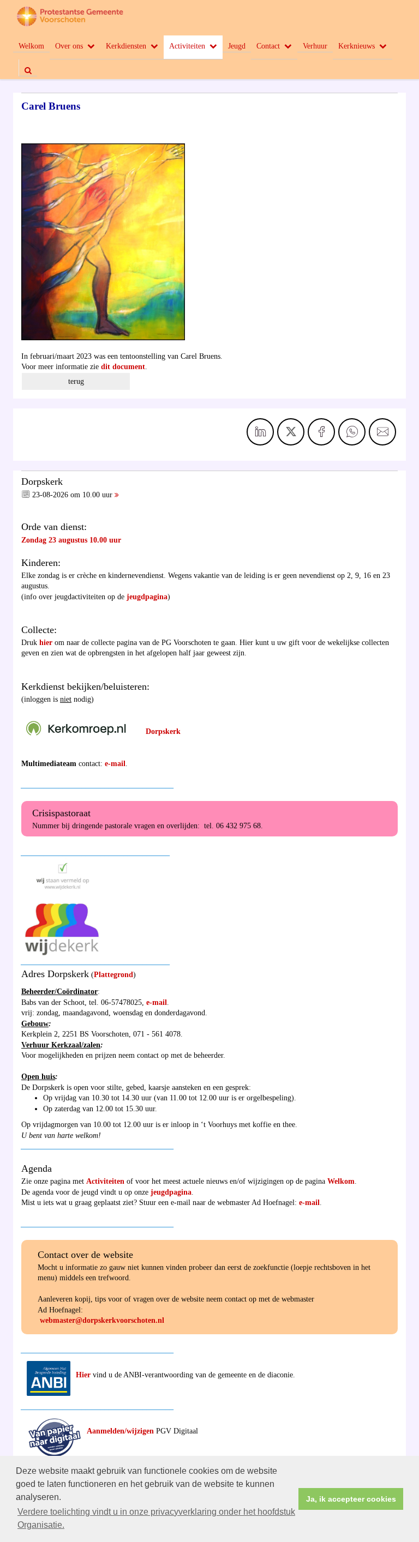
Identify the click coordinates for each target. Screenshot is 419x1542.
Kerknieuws (356, 46)
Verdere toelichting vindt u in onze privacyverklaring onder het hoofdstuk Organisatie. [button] (156, 1518)
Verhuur (315, 46)
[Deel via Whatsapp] (352, 431)
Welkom (31, 46)
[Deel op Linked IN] (260, 431)
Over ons (69, 46)
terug (76, 381)
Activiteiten (187, 46)
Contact (268, 46)
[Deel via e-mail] (382, 431)
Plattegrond (113, 975)
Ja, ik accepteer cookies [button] (351, 1499)
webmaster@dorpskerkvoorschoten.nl (102, 1320)
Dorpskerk (163, 731)
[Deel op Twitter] (290, 431)
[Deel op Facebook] (321, 431)
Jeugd (237, 46)
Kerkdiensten (126, 46)
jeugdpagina (147, 597)
